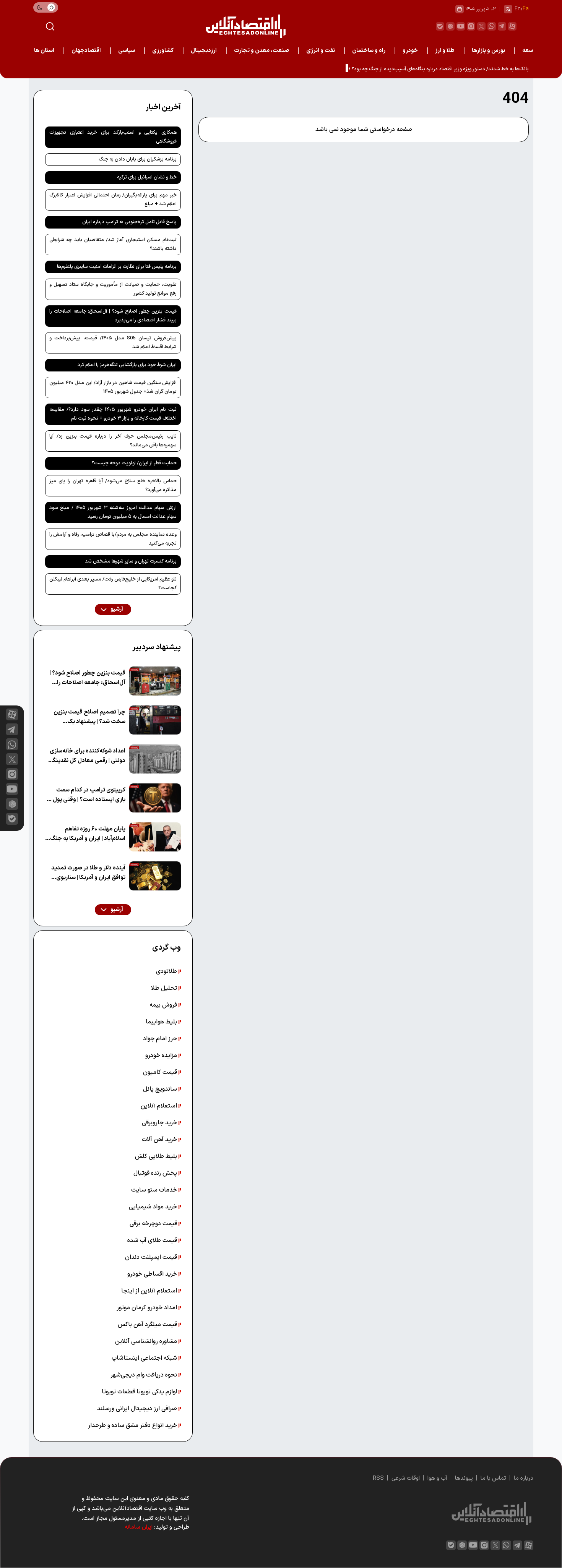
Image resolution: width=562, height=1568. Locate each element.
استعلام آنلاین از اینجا (150, 1291)
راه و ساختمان (368, 50)
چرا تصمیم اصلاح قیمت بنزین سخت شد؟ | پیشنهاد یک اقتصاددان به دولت (89, 717)
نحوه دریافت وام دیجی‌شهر (144, 1375)
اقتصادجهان (86, 50)
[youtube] (460, 26)
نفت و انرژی (320, 50)
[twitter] (481, 26)
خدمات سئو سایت (155, 1190)
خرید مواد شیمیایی (154, 1206)
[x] (12, 759)
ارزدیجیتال (204, 50)
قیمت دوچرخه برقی (154, 1223)
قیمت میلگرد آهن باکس (148, 1324)
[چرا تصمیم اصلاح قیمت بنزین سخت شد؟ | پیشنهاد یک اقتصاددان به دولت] (155, 720)
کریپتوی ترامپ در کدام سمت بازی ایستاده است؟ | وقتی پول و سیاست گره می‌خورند (87, 795)
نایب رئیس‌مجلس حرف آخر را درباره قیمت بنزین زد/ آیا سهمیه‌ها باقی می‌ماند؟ (113, 441)
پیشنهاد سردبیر (156, 647)
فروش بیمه (164, 1005)
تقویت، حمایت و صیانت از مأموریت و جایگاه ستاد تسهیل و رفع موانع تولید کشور (113, 289)
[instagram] (471, 26)
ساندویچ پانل (161, 1089)
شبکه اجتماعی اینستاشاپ (145, 1358)
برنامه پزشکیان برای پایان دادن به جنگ (138, 159)
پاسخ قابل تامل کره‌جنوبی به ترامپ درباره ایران (129, 222)
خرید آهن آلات (160, 1139)
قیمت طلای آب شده (153, 1240)
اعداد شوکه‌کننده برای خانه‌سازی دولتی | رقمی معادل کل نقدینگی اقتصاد (87, 756)
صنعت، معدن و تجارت (261, 50)
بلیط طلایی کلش (157, 1156)
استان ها (44, 50)
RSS (378, 1478)
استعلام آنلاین (160, 1106)
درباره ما (523, 1478)
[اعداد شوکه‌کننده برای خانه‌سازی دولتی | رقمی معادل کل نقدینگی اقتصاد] (155, 758)
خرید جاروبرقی (160, 1122)
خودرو (410, 50)
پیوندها (464, 1478)
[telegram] (502, 26)
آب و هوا (437, 1478)
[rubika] (450, 26)
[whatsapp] (491, 26)
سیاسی (126, 50)
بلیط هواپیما (162, 1021)
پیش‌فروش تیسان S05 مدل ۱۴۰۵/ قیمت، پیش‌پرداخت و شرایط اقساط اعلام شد (113, 342)
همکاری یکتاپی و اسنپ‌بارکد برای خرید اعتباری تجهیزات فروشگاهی (113, 137)
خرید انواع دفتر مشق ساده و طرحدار (133, 1425)
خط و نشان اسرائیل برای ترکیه (147, 177)
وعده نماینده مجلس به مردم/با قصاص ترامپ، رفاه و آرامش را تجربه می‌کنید (113, 539)
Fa (526, 9)
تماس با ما (493, 1478)
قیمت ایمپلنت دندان (152, 1257)
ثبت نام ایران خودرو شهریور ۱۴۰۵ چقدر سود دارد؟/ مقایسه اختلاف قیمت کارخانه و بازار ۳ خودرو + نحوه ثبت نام (113, 414)
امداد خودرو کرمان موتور (148, 1307)
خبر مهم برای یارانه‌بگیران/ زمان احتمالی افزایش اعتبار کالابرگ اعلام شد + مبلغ (113, 199)
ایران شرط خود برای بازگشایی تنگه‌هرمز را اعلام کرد (127, 365)
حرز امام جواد (161, 1038)
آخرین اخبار (163, 107)
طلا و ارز (445, 50)
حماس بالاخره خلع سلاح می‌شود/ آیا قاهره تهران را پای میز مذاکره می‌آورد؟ (113, 485)
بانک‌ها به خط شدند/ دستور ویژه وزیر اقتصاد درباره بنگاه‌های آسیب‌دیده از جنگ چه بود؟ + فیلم (433, 69)
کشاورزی (163, 50)
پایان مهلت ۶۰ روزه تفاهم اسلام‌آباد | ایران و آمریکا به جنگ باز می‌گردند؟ (87, 834)
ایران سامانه (139, 1527)
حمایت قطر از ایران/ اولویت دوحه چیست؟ (134, 463)
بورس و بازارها (488, 50)
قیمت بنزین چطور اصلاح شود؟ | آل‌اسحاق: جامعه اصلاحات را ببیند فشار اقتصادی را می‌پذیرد (113, 316)
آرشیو (116, 609)
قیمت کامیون (161, 1072)
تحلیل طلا (165, 988)
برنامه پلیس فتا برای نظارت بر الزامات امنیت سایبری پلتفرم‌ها (117, 267)
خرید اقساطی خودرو (153, 1274)
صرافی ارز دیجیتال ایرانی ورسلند (138, 1408)
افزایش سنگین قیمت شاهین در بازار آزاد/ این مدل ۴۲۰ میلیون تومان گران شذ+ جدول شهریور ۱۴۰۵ (113, 387)
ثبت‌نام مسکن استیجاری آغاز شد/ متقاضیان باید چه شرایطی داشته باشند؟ (113, 244)
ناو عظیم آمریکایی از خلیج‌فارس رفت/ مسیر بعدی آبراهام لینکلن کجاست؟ (113, 584)
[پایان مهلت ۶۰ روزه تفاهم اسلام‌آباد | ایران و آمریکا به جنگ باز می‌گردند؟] (155, 836)
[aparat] (512, 26)
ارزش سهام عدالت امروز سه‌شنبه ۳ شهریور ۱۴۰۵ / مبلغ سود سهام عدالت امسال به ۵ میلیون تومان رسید (113, 512)
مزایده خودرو (162, 1055)
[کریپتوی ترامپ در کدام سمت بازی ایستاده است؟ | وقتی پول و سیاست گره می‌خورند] (155, 797)
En (518, 9)
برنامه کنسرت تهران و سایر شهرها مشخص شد (131, 561)
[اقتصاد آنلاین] (245, 26)
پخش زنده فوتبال (156, 1173)
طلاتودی (167, 971)
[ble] (440, 26)
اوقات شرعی (405, 1478)
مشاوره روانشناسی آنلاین (147, 1341)
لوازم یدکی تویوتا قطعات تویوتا (140, 1391)
